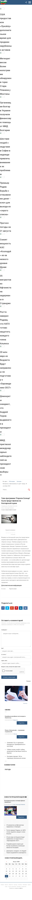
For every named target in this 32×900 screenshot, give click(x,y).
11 (9, 871)
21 (19, 873)
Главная (2, 884)
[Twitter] (7, 608)
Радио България (13, 588)
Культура (15, 884)
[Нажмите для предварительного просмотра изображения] (16, 519)
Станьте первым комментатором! (8, 509)
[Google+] (12, 608)
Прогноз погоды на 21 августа (5, 227)
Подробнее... (22, 723)
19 (13, 873)
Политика (20, 884)
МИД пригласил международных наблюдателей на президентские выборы (5, 456)
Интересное (24, 886)
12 (13, 871)
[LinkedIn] (21, 608)
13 (16, 871)
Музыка (15, 734)
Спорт (14, 804)
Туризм (29, 884)
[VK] (25, 608)
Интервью (19, 886)
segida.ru (21, 888)
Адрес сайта (4, 660)
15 (22, 871)
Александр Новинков (20, 804)
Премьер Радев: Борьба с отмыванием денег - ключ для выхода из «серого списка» (5, 199)
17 (6, 873)
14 (19, 871)
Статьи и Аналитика (12, 886)
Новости (6, 884)
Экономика (25, 884)
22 (22, 873)
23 (26, 873)
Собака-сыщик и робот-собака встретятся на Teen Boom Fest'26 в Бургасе (17, 751)
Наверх (28, 681)
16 (26, 871)
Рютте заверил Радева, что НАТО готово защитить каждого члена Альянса (5, 328)
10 (6, 871)
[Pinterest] (16, 608)
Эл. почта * (3, 654)
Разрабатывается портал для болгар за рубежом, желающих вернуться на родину (15, 845)
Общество (15, 720)
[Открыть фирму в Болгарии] (16, 700)
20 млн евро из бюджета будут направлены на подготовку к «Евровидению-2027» (15, 838)
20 (16, 873)
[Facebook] (3, 608)
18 (9, 873)
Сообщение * (4, 629)
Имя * (2, 648)
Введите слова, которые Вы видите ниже (10, 666)
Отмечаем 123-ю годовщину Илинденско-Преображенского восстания (16, 744)
